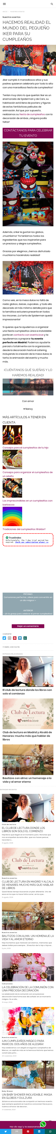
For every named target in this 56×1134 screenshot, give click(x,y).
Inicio (5, 12)
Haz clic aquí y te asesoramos (25, 1126)
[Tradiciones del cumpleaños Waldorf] (12, 525)
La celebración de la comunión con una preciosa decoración (28, 989)
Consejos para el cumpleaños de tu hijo (25, 447)
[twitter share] (5, 1131)
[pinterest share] (28, 1131)
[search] (51, 3)
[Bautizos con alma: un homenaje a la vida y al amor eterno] (28, 759)
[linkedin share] (39, 1131)
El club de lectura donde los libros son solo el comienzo (23, 829)
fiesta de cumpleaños (32, 114)
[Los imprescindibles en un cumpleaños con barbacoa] (12, 496)
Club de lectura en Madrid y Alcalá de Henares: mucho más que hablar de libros (27, 735)
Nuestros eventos (17, 12)
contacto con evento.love (28, 334)
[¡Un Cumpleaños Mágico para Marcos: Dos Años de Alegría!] (28, 1021)
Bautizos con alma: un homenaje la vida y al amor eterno (28, 937)
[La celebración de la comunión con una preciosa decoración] (28, 967)
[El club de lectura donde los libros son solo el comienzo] (28, 671)
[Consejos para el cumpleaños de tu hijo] (12, 443)
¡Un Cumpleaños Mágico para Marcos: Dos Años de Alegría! (23, 1042)
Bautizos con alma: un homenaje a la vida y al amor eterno (27, 780)
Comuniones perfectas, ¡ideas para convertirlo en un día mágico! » (28, 597)
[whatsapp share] (50, 1131)
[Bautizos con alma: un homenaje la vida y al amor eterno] (28, 916)
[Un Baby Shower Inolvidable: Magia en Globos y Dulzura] (28, 1075)
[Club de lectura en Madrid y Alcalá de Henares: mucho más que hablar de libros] (28, 713)
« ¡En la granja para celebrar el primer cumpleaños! (28, 612)
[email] (16, 1131)
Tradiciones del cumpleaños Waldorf (24, 529)
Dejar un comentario (28, 626)
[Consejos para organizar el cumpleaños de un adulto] (12, 468)
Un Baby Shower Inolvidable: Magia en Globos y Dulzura (27, 1096)
